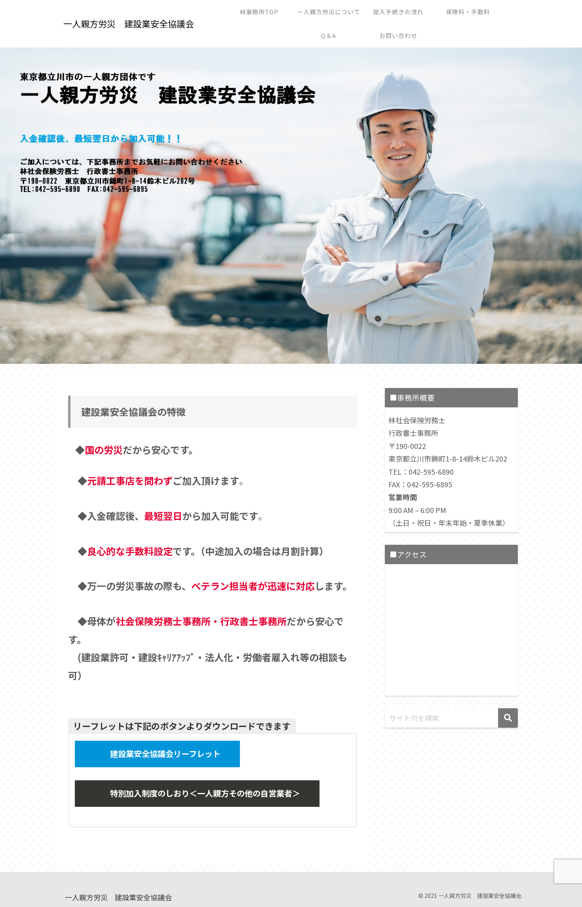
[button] (508, 718)
